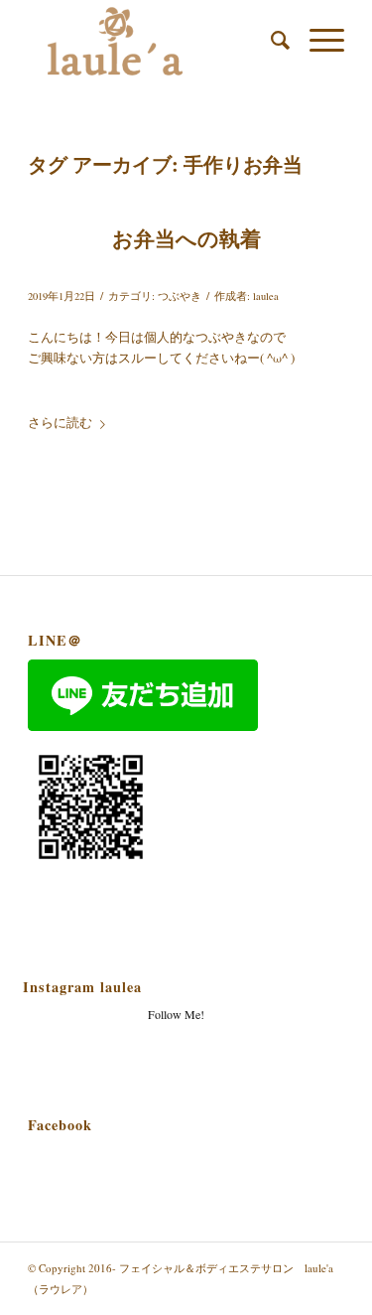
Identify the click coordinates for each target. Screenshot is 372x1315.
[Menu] (317, 39)
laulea (266, 296)
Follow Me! (176, 1014)
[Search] (270, 39)
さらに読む (60, 422)
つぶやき (179, 296)
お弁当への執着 (186, 238)
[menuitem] (270, 39)
